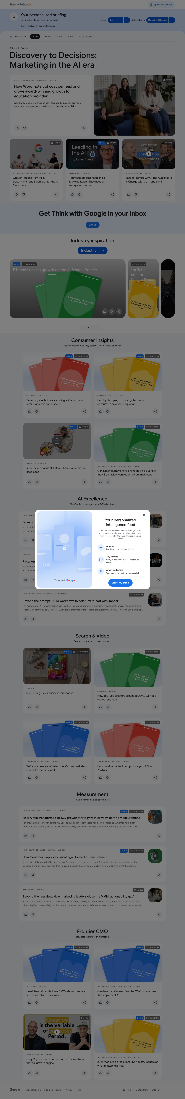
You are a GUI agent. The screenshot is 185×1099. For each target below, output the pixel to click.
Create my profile (120, 582)
